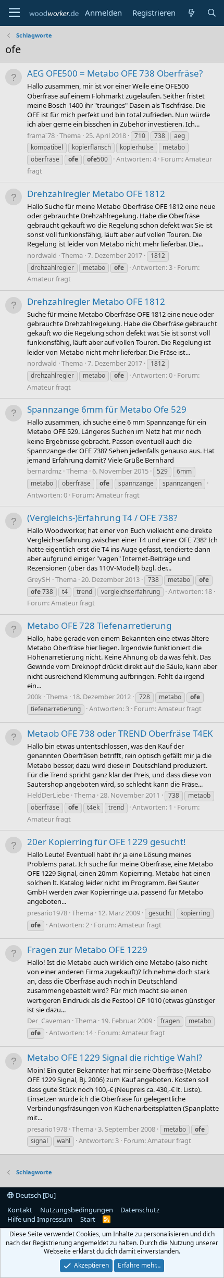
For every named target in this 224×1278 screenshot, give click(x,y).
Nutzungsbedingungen (76, 1209)
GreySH (39, 579)
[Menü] (14, 13)
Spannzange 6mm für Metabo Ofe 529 (106, 409)
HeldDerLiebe (48, 795)
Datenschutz (139, 1209)
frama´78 (41, 135)
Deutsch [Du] (35, 1195)
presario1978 (47, 912)
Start (87, 1219)
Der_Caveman (48, 1020)
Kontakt (19, 1209)
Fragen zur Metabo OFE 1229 (87, 950)
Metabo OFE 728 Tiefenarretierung (99, 625)
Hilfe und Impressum (39, 1219)
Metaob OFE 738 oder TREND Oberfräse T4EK (120, 733)
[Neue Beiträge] (191, 12)
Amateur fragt (49, 278)
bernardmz (44, 471)
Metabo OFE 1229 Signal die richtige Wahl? (114, 1057)
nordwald (42, 255)
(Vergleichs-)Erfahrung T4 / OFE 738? (102, 518)
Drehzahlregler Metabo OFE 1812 (96, 194)
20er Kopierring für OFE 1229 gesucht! (106, 842)
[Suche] (212, 12)
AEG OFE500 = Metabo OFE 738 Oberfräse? (115, 73)
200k (34, 696)
